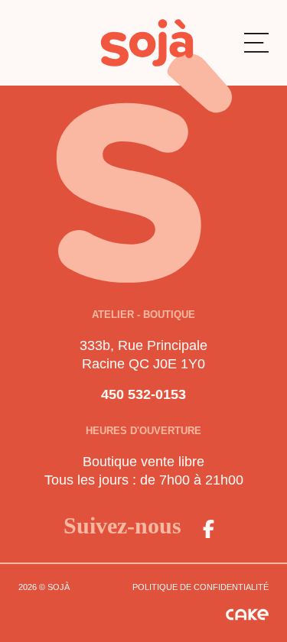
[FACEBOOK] (209, 529)
